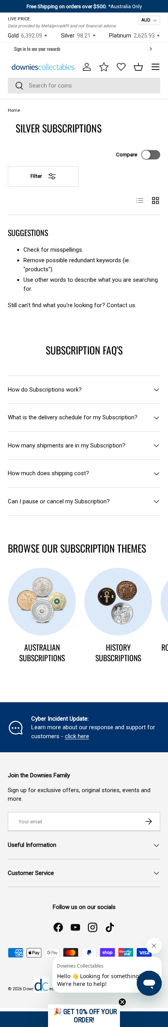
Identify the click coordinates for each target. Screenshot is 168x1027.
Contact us (121, 305)
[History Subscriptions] (118, 601)
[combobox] (84, 85)
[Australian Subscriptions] (42, 601)
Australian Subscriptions (42, 652)
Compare (126, 154)
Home (14, 110)
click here (77, 736)
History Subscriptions (118, 652)
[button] (138, 66)
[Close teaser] (122, 1002)
